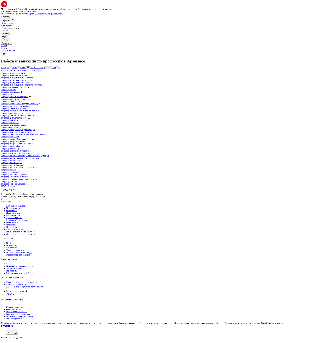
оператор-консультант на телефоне (16, 113)
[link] (5, 39)
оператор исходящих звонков (14, 87)
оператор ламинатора (10, 148)
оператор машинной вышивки (14, 177)
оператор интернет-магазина (14, 75)
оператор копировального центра (16, 132)
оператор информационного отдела (17, 78)
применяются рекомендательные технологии (53, 323)
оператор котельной (10, 137)
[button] (4, 46)
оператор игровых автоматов (14, 73)
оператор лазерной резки (12, 146)
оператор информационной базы (15, 82)
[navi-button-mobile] (3, 54)
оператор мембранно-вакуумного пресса (19, 179)
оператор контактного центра (14, 118)
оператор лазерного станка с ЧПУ (16, 144)
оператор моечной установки (14, 184)
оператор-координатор (11, 127)
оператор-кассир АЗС (10, 92)
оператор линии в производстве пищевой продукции (25, 155)
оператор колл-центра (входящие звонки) (19, 104)
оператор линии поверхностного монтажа (20, 158)
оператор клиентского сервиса (14, 96)
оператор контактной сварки (14, 120)
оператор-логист (8, 170)
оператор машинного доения (14, 174)
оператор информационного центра (17, 80)
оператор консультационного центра (17, 115)
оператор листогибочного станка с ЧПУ (19, 167)
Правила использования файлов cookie (46, 14)
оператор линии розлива (12, 160)
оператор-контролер (10, 122)
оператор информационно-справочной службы (22, 85)
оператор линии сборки (11, 162)
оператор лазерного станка (13, 141)
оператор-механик (9, 181)
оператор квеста (8, 94)
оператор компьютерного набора (15, 106)
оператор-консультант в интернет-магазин (20, 111)
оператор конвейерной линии (14, 108)
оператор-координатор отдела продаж (18, 129)
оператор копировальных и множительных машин (23, 134)
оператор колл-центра (11, 101)
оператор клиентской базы (13, 99)
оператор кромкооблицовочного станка (18, 139)
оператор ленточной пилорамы (15, 151)
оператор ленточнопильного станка (17, 153)
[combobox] (12, 332)
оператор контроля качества (13, 125)
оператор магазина (9, 172)
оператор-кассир (8, 89)
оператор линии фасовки (12, 165)
